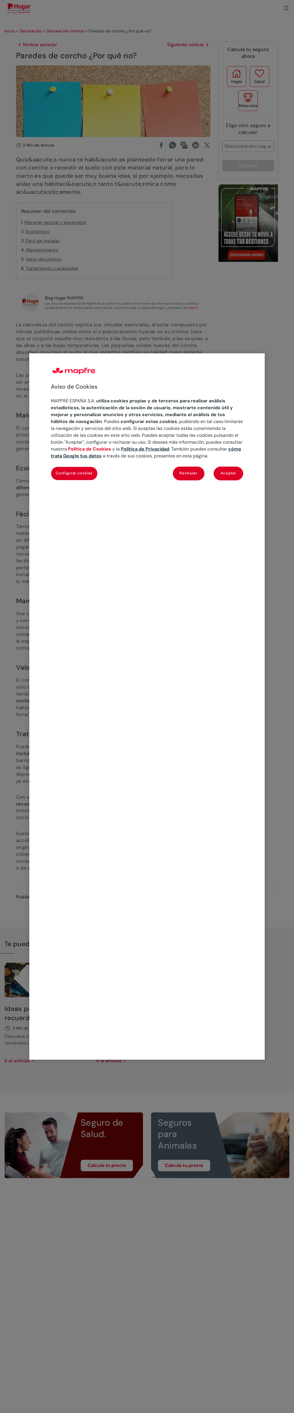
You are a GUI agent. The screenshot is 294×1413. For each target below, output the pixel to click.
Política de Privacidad (145, 449)
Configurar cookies (74, 473)
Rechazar (188, 473)
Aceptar (228, 473)
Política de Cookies (89, 449)
